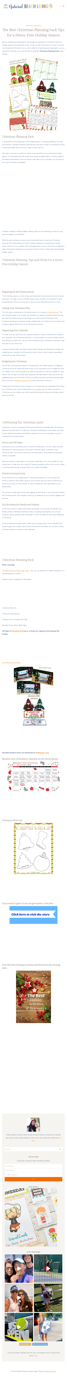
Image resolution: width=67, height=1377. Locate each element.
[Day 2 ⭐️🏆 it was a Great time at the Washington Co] (48, 1327)
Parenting (29, 25)
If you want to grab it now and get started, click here (27, 903)
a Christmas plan (52, 312)
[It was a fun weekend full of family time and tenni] (19, 1268)
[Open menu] (59, 6)
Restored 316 (51, 1371)
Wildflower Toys (42, 753)
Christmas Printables (20, 631)
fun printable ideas (39, 389)
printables (37, 25)
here (35, 1356)
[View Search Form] (63, 6)
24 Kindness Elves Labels (11, 662)
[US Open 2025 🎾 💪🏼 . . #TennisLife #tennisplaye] (19, 1327)
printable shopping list (22, 380)
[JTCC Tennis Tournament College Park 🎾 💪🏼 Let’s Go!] (48, 1268)
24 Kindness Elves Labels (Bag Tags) (15, 571)
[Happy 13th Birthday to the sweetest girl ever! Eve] (48, 1298)
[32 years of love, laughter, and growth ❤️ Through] (19, 1298)
